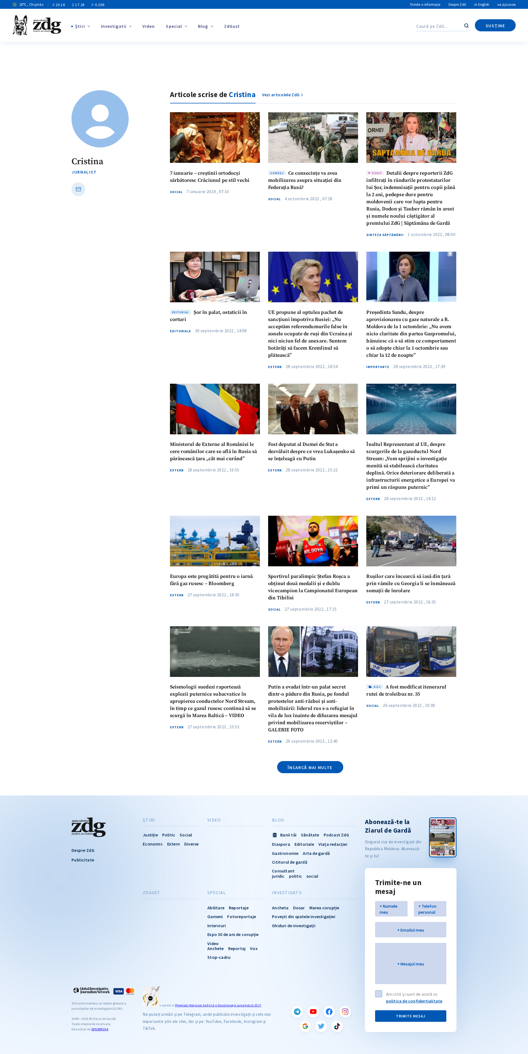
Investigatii (114, 26)
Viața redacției (332, 844)
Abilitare (215, 907)
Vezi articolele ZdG (281, 94)
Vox (254, 948)
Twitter (321, 1026)
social (312, 876)
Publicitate (83, 860)
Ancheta (280, 907)
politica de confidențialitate (414, 1001)
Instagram (345, 1011)
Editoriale (180, 331)
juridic (278, 876)
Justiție (150, 835)
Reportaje (239, 907)
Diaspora (281, 844)
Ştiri (80, 26)
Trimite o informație (425, 4)
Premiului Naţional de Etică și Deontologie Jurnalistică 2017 (218, 1005)
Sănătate (310, 835)
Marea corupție (324, 907)
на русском (506, 4)
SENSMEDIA (99, 1029)
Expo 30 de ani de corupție (232, 934)
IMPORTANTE (377, 367)
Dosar (299, 907)
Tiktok (337, 1026)
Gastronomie (285, 853)
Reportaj (237, 948)
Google (305, 1026)
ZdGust (232, 26)
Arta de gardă (316, 853)
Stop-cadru (218, 957)
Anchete (215, 948)
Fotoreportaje (241, 916)
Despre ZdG (457, 4)
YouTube (313, 1011)
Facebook (329, 1011)
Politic (168, 835)
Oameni (215, 916)
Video (148, 26)
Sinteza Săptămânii (385, 235)
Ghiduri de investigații (293, 925)
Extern (275, 367)
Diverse (191, 844)
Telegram (297, 1011)
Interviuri (216, 925)
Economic (153, 844)
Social (176, 192)
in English (481, 4)
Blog (203, 26)
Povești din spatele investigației (303, 916)
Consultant (283, 871)
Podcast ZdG (336, 835)
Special (174, 26)
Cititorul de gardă (289, 862)
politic (295, 876)
